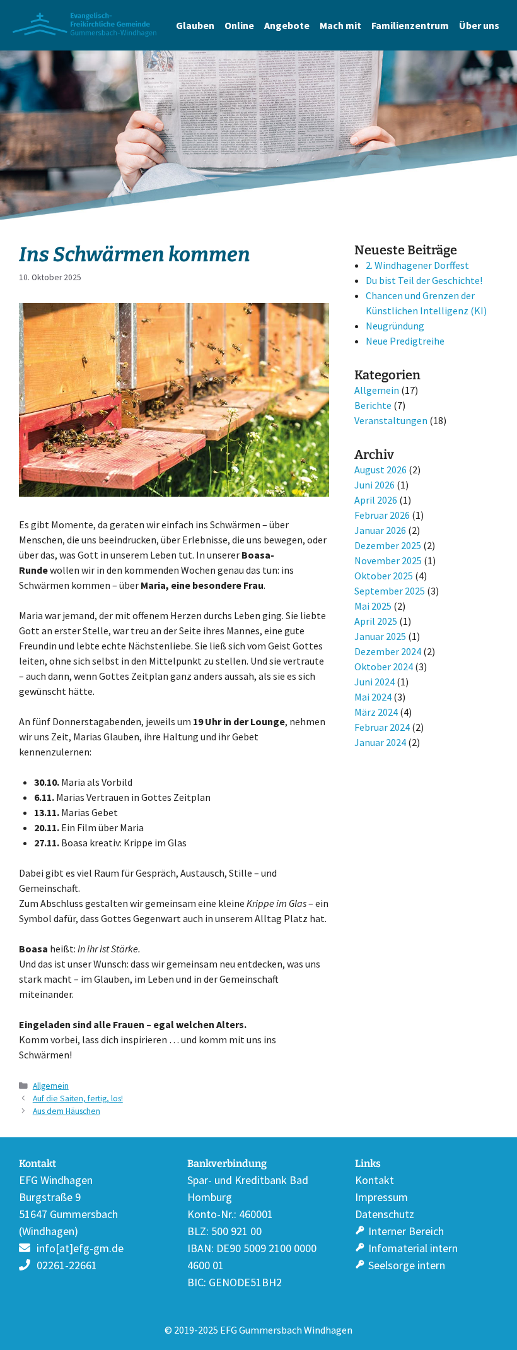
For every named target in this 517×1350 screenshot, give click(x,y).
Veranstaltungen (390, 420)
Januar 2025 (380, 636)
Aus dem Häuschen (66, 1111)
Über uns (479, 25)
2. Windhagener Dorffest (417, 265)
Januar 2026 (380, 530)
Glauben (195, 25)
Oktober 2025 (383, 575)
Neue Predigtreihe (405, 341)
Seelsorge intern (406, 1265)
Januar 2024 (380, 742)
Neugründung (395, 325)
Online (239, 25)
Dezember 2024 (387, 651)
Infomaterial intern (413, 1248)
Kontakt (374, 1180)
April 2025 (375, 621)
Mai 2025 (373, 606)
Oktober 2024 (383, 666)
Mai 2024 (373, 696)
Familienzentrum (410, 25)
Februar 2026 (382, 515)
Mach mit (340, 25)
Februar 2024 (382, 727)
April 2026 (375, 500)
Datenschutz (384, 1214)
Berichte (373, 405)
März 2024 (376, 712)
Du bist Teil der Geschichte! (424, 280)
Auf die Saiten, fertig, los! (78, 1098)
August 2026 (380, 469)
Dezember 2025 (387, 545)
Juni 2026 (374, 484)
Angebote (287, 25)
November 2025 (388, 560)
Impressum (381, 1197)
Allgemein (51, 1086)
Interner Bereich (406, 1231)
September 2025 (389, 590)
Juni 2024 (374, 681)
